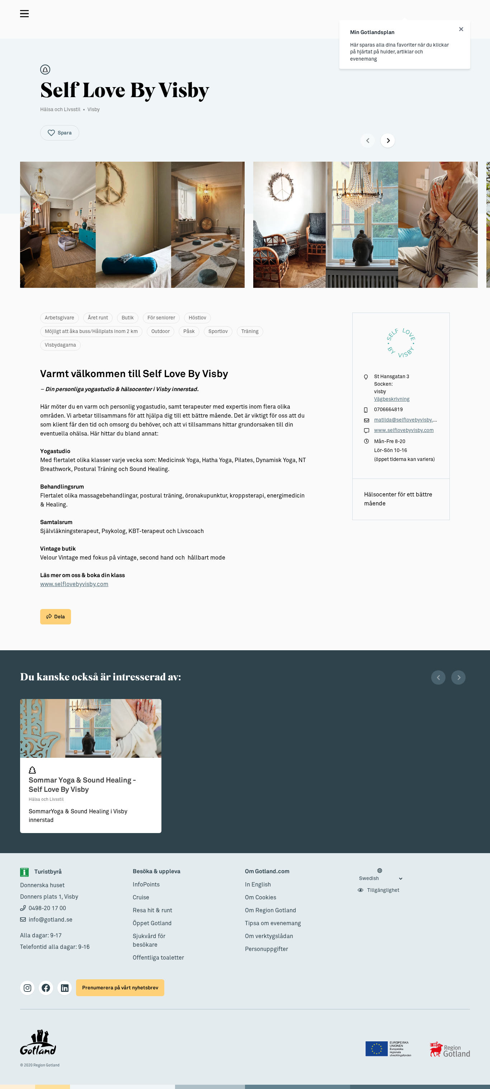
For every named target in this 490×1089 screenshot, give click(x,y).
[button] (368, 140)
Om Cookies (260, 897)
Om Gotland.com (267, 871)
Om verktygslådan (269, 936)
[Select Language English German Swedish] (381, 875)
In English (258, 885)
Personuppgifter (266, 949)
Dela (59, 616)
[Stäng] (461, 29)
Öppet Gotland (152, 923)
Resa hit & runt (152, 910)
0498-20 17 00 (47, 908)
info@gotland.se (50, 920)
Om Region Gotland (270, 910)
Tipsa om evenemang (273, 923)
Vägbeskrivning (392, 399)
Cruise (141, 897)
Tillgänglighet (382, 890)
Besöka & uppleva (156, 871)
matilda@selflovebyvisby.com (408, 420)
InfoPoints (146, 885)
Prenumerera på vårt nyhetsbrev (120, 987)
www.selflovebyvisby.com (74, 584)
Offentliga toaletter (158, 958)
